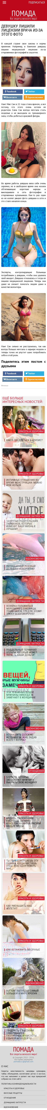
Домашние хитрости (15, 1102)
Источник (4, 386)
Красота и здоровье (14, 1088)
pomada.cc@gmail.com (23, 1061)
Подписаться (36, 2)
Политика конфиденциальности (18, 1084)
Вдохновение (11, 1107)
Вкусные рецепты (13, 1093)
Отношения (10, 1098)
